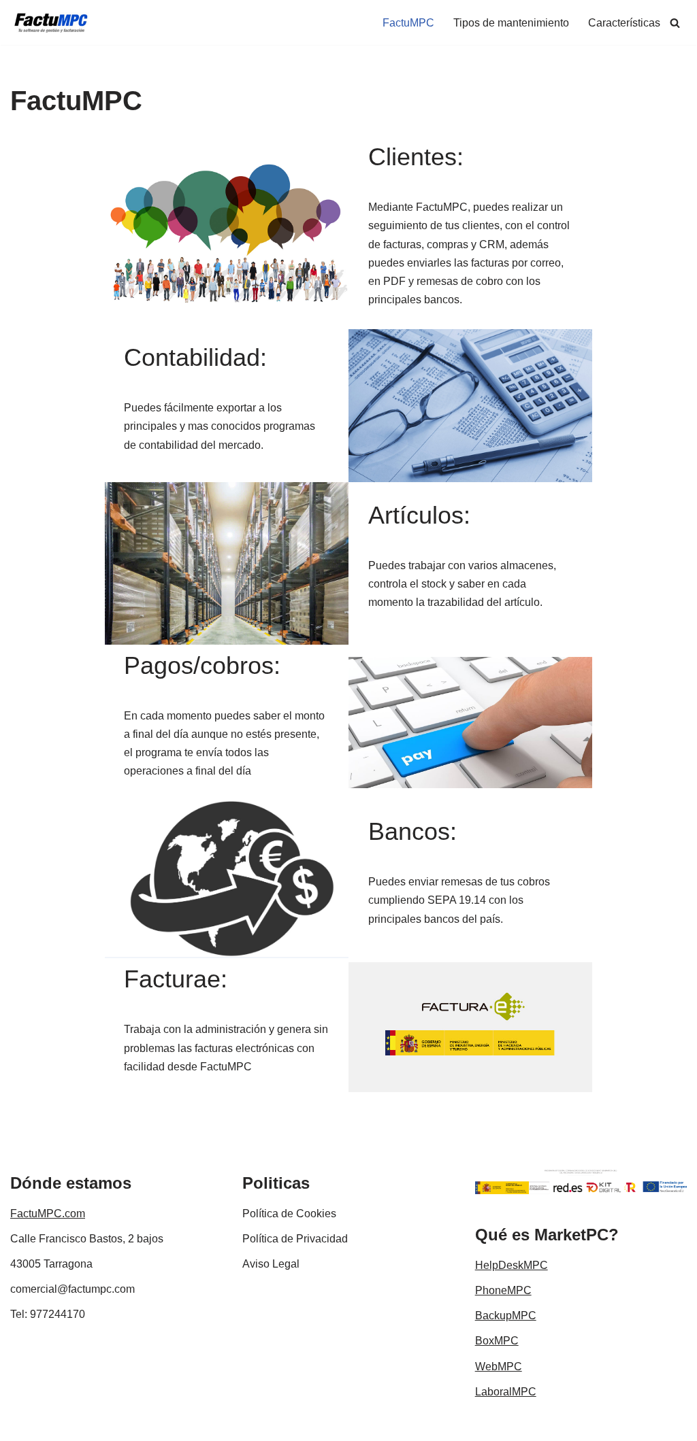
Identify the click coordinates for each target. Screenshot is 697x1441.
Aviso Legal (270, 1264)
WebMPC (498, 1366)
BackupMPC (505, 1315)
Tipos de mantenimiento (511, 23)
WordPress (166, 1423)
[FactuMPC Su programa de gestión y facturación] (51, 22)
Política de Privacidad (295, 1238)
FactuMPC (408, 23)
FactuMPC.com (47, 1213)
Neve (23, 1423)
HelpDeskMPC (511, 1265)
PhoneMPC (503, 1290)
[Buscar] (675, 23)
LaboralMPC (505, 1391)
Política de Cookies (289, 1213)
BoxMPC (497, 1340)
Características (624, 23)
